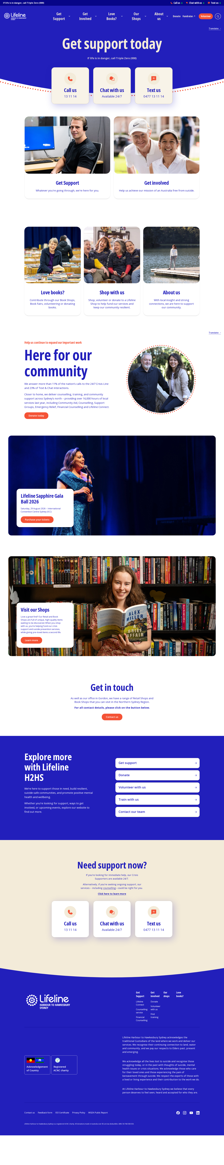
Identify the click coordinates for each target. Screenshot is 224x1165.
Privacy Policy (78, 1112)
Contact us (112, 716)
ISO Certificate (62, 1112)
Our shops (166, 994)
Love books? (179, 994)
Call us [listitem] (178, 3)
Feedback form (45, 1112)
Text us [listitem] (216, 3)
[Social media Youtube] (191, 1113)
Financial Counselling (142, 1019)
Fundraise (188, 16)
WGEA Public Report (98, 1112)
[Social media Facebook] (178, 1113)
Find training (154, 1016)
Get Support (140, 994)
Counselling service (142, 1011)
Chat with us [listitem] (196, 3)
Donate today (36, 415)
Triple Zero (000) (35, 2)
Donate (177, 16)
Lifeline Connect (140, 1003)
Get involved (155, 994)
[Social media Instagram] (184, 1113)
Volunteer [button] (206, 16)
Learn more (31, 640)
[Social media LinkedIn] (198, 1113)
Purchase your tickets (37, 519)
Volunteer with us (155, 1008)
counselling (109, 888)
